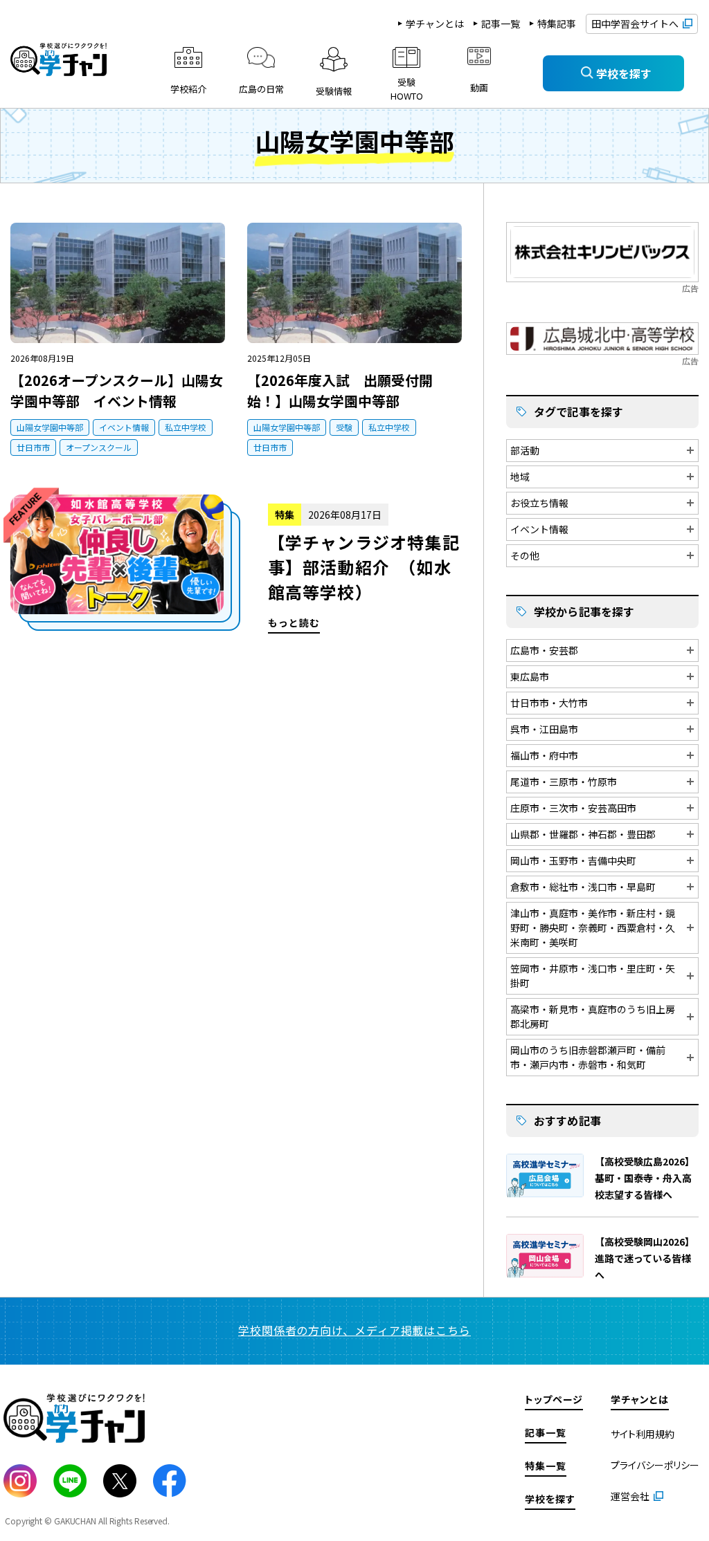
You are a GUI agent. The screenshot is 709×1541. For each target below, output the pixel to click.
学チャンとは (435, 23)
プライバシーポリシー (655, 1465)
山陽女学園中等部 (50, 427)
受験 (344, 427)
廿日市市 (33, 447)
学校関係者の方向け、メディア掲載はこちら (354, 1330)
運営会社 (630, 1496)
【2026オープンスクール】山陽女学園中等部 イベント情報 (116, 390)
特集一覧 (545, 1466)
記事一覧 (500, 23)
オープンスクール (99, 447)
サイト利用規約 (642, 1434)
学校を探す (550, 1499)
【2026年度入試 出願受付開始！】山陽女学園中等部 (340, 390)
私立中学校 (185, 427)
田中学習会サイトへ (635, 23)
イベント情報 (124, 427)
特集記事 (556, 23)
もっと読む (236, 564)
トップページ (554, 1399)
